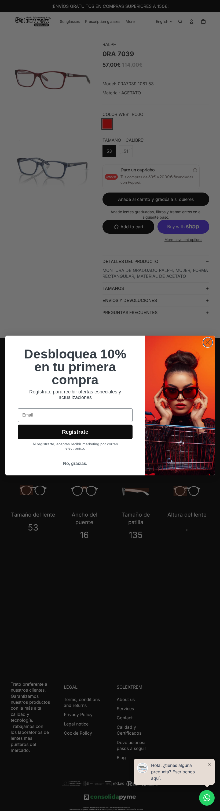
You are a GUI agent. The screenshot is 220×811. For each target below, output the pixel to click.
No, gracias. (75, 463)
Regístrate (75, 432)
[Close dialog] (207, 342)
